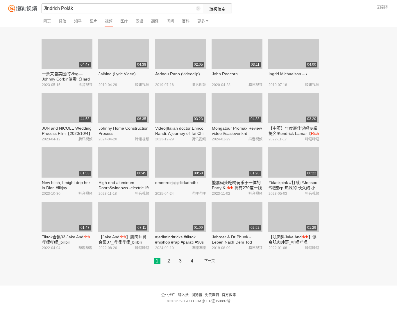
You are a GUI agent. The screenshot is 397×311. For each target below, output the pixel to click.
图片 (93, 21)
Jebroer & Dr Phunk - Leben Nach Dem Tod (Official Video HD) (232, 242)
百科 (185, 21)
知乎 (78, 21)
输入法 (183, 295)
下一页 (209, 261)
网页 (47, 21)
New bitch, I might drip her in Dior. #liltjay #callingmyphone (66, 187)
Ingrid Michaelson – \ (288, 74)
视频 (108, 21)
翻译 (155, 21)
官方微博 (229, 295)
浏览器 (197, 295)
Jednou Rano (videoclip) (177, 74)
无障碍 (382, 7)
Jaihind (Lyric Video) (117, 74)
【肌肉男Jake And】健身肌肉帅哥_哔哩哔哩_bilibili (292, 242)
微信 (62, 21)
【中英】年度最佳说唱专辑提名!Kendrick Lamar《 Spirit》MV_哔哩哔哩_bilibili (294, 133)
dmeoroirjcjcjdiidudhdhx (177, 182)
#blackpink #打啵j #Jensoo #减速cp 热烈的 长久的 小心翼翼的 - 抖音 (293, 187)
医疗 (124, 21)
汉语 (139, 21)
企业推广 (168, 295)
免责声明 (212, 295)
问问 (170, 21)
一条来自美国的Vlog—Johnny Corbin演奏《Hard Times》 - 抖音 (66, 79)
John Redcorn (225, 74)
